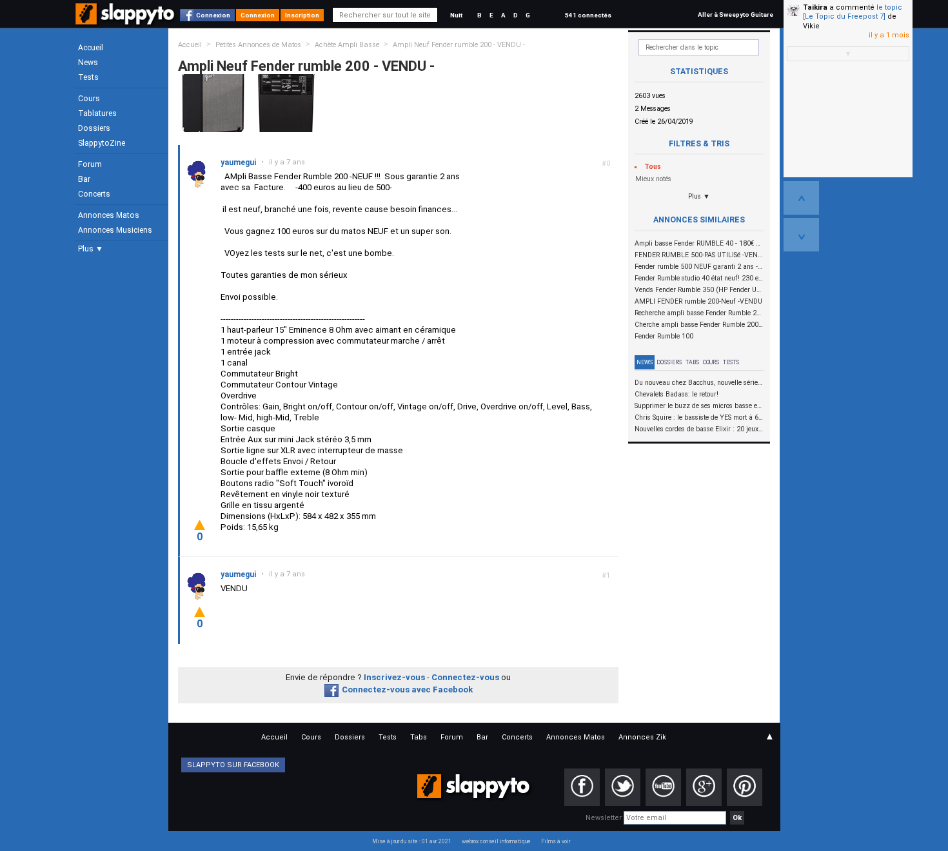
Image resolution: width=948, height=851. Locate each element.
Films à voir (555, 841)
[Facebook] (582, 787)
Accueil (90, 47)
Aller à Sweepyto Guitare (735, 14)
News (88, 62)
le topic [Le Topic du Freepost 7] (852, 12)
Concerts (94, 194)
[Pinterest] (744, 787)
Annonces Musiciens (115, 230)
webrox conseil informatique (496, 841)
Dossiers (94, 128)
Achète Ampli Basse (347, 45)
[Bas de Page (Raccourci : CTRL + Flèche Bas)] (801, 234)
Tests (88, 77)
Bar (84, 179)
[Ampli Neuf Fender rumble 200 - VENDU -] (213, 103)
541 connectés (588, 15)
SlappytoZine (101, 143)
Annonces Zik (642, 737)
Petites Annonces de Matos (258, 45)
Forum (90, 164)
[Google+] (704, 787)
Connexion (213, 15)
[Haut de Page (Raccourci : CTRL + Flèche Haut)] (801, 198)
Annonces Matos (108, 215)
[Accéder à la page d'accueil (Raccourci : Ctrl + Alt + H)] (126, 20)
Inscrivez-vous (394, 677)
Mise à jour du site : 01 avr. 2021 (411, 841)
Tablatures (97, 113)
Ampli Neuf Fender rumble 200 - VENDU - (459, 45)
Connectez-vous (465, 677)
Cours (89, 98)
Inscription (302, 15)
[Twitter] (622, 787)
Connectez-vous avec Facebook (407, 689)
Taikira (815, 7)
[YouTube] (663, 787)
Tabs (692, 362)
